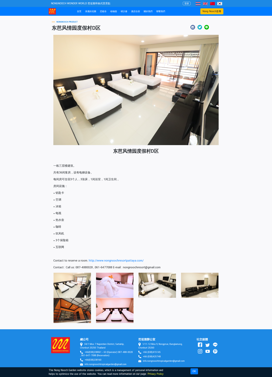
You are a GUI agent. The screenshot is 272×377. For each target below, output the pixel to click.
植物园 (113, 11)
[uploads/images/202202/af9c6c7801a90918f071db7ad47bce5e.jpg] (200, 285)
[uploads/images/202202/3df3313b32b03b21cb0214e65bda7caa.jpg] (115, 285)
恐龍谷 (103, 11)
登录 (186, 3)
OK (194, 371)
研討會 (124, 11)
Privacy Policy (156, 373)
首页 (80, 11)
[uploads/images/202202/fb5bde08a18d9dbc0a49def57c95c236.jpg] (157, 285)
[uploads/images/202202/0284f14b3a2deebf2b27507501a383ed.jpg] (72, 310)
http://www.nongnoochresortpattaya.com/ (116, 260)
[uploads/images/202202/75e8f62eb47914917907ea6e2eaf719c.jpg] (72, 285)
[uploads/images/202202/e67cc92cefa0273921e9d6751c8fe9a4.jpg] (115, 310)
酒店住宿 (135, 11)
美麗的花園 (90, 11)
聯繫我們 (160, 11)
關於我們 (148, 11)
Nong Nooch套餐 (211, 11)
